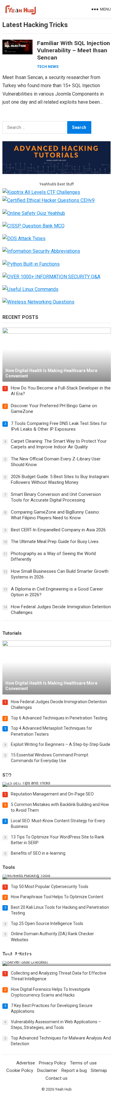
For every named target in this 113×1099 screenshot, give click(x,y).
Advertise (25, 1063)
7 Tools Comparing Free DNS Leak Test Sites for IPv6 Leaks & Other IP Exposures (59, 426)
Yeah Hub (63, 1089)
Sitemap (99, 1070)
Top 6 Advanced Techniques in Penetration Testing (59, 718)
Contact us (56, 1078)
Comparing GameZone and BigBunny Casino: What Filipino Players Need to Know (55, 515)
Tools (8, 867)
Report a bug (74, 1070)
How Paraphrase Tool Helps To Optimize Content (57, 896)
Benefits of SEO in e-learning (38, 853)
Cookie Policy (19, 1070)
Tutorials (12, 633)
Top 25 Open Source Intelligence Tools (47, 923)
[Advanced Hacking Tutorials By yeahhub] (56, 172)
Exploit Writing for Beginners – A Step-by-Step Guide (60, 744)
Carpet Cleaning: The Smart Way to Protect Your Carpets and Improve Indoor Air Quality (59, 444)
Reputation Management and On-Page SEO (52, 794)
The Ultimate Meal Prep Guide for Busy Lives (55, 541)
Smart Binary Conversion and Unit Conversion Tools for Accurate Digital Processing (56, 497)
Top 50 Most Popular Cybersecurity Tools (49, 886)
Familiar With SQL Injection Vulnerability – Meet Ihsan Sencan (73, 50)
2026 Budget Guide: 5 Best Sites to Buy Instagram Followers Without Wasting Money (60, 479)
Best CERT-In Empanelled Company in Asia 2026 (58, 530)
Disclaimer (47, 1070)
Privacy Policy (52, 1063)
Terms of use (83, 1063)
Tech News (47, 67)
